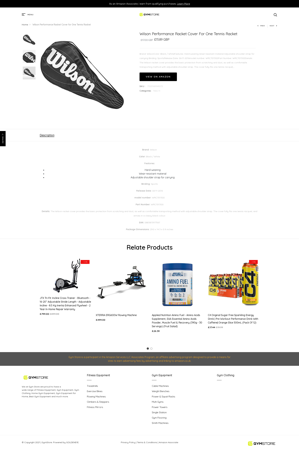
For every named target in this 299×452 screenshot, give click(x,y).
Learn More (183, 3)
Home (25, 24)
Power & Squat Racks (163, 396)
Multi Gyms (158, 401)
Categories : (146, 90)
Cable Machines (160, 385)
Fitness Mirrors (95, 407)
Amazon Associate (168, 442)
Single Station (159, 412)
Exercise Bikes (94, 391)
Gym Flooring (159, 417)
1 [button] (148, 349)
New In (156, 90)
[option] (29, 40)
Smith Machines (160, 423)
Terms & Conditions (147, 442)
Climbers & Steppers (98, 401)
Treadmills (92, 385)
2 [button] (151, 349)
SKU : (143, 86)
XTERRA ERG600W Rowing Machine (116, 315)
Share (3, 140)
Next (272, 26)
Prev (262, 26)
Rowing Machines (96, 396)
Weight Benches (160, 391)
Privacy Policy (128, 442)
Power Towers (159, 407)
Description (47, 135)
